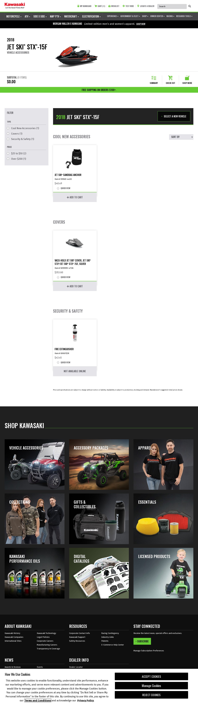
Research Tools (183, 16)
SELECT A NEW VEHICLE (175, 116)
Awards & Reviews (13, 667)
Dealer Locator (76, 667)
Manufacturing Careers (47, 645)
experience (112, 16)
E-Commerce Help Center (112, 645)
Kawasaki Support (77, 637)
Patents (104, 641)
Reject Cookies (151, 695)
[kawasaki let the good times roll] (15, 6)
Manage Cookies (151, 685)
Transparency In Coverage (48, 648)
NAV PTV (55, 16)
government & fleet (129, 16)
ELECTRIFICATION (90, 16)
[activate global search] (189, 6)
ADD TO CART (76, 197)
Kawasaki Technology (46, 633)
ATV (27, 16)
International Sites (13, 641)
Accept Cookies (151, 676)
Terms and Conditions (38, 700)
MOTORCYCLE (13, 16)
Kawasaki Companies (14, 637)
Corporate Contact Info (79, 633)
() (101, 6)
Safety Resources (77, 641)
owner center (156, 16)
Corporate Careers (45, 641)
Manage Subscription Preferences (148, 650)
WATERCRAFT (71, 16)
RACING (169, 16)
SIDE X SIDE (39, 16)
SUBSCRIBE (143, 641)
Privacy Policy (85, 700)
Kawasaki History (12, 633)
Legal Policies (43, 637)
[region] (99, 686)
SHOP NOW (140, 23)
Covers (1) (16, 133)
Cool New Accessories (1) (25, 128)
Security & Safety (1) (22, 139)
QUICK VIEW (65, 188)
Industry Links (107, 637)
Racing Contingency (110, 633)
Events (40, 667)
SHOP (144, 16)
